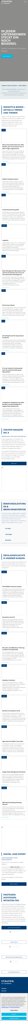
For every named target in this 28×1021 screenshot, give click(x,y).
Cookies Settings (14, 1010)
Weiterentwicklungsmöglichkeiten (14, 957)
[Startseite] (6, 2)
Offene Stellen (14, 942)
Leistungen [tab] (8, 534)
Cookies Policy (4, 1007)
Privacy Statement (14, 1007)
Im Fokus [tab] (8, 528)
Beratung (3, 988)
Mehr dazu (14, 463)
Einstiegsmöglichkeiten (14, 972)
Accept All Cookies (14, 1018)
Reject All (14, 1014)
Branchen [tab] (8, 540)
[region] (14, 1007)
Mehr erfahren (7, 56)
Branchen (3, 991)
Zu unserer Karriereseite (14, 927)
